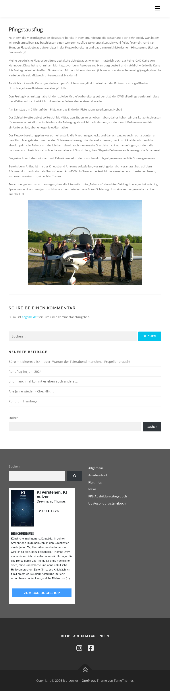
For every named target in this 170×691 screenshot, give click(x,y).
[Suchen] (74, 476)
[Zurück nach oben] (85, 670)
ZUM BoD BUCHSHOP (42, 593)
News (92, 489)
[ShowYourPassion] (79, 647)
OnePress (89, 680)
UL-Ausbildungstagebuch (107, 503)
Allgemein (95, 468)
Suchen (13, 418)
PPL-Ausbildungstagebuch (107, 496)
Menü (157, 8)
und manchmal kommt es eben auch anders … (43, 381)
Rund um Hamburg (23, 401)
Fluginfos (95, 482)
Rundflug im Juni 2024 (25, 371)
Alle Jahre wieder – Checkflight (31, 391)
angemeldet (30, 317)
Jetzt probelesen (49, 519)
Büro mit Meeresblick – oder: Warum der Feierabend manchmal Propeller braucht (69, 361)
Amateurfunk (98, 475)
